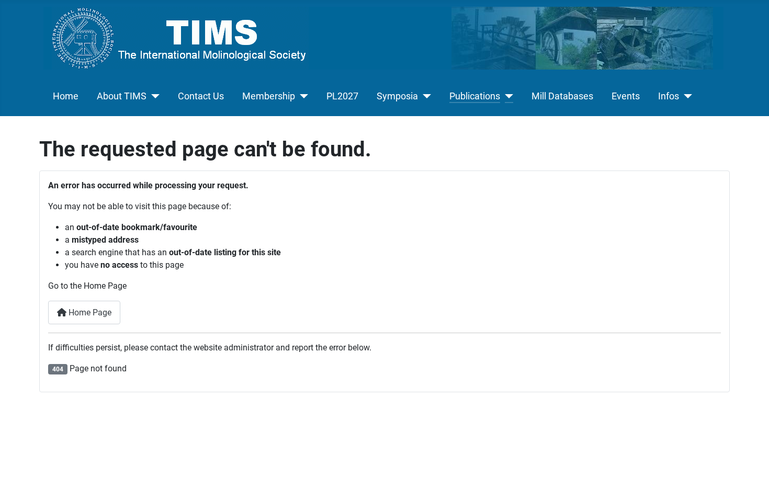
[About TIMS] (153, 96)
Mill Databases (562, 96)
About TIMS (121, 96)
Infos (668, 96)
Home (65, 96)
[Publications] (506, 96)
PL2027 (342, 96)
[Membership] (301, 96)
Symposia (397, 96)
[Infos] (685, 96)
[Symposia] (424, 96)
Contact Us (201, 96)
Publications (474, 96)
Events (626, 96)
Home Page (88, 312)
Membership (268, 96)
